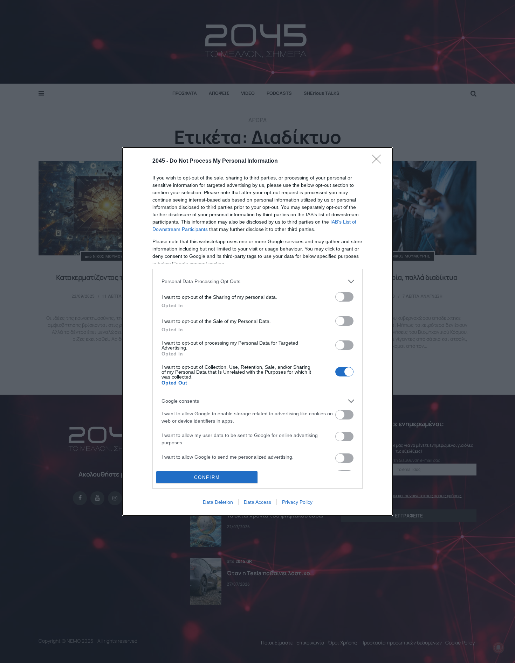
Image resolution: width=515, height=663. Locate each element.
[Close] (378, 161)
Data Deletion (218, 502)
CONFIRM (207, 477)
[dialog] (257, 332)
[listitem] (257, 281)
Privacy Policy (297, 502)
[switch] (344, 297)
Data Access (257, 502)
